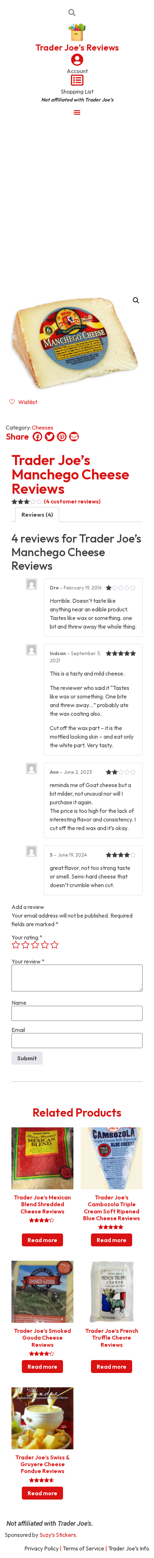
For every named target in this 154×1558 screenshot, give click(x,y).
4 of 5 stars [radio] (44, 945)
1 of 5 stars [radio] (15, 945)
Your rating (26, 937)
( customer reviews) (72, 501)
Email (18, 1030)
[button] (136, 300)
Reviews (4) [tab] (37, 514)
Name (19, 1002)
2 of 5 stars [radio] (25, 945)
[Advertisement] (77, 202)
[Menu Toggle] (77, 112)
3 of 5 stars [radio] (35, 945)
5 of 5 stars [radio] (54, 945)
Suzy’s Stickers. (58, 1534)
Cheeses (42, 427)
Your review (27, 961)
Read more (42, 1240)
